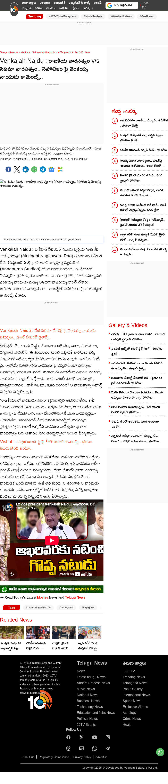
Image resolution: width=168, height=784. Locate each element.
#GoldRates (147, 16)
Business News (88, 701)
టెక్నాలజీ (26, 8)
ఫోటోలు (50, 8)
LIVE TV (145, 5)
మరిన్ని (86, 8)
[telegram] (43, 169)
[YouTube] (95, 737)
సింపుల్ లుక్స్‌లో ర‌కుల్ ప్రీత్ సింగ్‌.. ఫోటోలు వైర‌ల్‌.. (136, 351)
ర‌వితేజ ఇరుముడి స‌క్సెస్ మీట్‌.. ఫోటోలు (36, 646)
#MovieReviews (93, 16)
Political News (87, 718)
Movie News (86, 689)
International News (136, 695)
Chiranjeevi (66, 607)
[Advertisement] (84, 33)
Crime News (132, 718)
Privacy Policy (82, 757)
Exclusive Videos (135, 707)
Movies (14, 52)
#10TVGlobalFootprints (62, 16)
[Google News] (82, 748)
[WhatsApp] (95, 748)
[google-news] (51, 169)
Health (127, 724)
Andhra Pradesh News (93, 683)
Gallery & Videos (128, 325)
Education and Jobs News (96, 712)
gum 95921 (22, 159)
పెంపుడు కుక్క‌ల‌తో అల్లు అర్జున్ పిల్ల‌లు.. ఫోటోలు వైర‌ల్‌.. (11, 646)
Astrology (129, 712)
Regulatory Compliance (54, 757)
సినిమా (38, 8)
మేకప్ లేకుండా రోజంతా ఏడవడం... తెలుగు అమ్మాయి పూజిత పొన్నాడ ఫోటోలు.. (137, 394)
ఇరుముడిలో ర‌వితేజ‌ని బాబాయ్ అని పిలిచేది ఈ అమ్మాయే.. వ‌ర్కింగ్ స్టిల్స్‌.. (136, 365)
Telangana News (135, 683)
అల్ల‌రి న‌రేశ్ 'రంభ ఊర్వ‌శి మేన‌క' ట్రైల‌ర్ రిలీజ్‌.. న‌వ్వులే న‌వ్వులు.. (89, 646)
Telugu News (75, 597)
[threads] (69, 748)
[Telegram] (108, 748)
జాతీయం (64, 8)
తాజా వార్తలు (29, 2)
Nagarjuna (88, 607)
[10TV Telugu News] (14, 11)
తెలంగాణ (45, 2)
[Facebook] (8, 169)
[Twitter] (17, 169)
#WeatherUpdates (121, 16)
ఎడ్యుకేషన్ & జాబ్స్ (79, 2)
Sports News (132, 701)
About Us (28, 757)
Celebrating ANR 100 (38, 607)
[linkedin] (26, 169)
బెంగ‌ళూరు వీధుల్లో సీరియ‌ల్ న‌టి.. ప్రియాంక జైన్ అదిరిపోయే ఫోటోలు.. (136, 380)
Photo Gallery (133, 689)
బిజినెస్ (97, 2)
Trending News (134, 677)
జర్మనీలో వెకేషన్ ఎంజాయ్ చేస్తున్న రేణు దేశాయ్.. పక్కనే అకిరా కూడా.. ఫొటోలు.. (136, 438)
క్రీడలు (76, 8)
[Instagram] (108, 737)
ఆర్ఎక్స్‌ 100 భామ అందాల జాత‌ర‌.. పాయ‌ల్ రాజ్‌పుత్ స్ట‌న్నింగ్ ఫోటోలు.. (138, 336)
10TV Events (86, 724)
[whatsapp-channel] (51, 589)
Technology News (90, 707)
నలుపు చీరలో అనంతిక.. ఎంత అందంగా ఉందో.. (135, 424)
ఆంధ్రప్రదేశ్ (59, 2)
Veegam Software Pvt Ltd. (141, 767)
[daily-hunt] (60, 169)
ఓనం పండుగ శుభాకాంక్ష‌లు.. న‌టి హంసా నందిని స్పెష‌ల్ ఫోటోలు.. (135, 409)
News (81, 671)
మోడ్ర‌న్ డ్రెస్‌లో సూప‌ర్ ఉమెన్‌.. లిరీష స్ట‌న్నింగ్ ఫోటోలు (61, 646)
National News (87, 695)
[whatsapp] (34, 169)
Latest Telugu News (91, 677)
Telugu (4, 52)
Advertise (101, 757)
